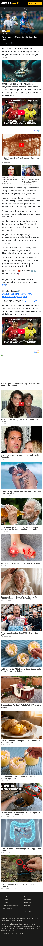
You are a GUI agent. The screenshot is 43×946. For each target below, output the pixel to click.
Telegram (27, 911)
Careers (5, 903)
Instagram (27, 903)
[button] (21, 71)
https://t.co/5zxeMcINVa (12, 293)
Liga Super (25, 9)
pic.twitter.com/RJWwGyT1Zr (14, 296)
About (5, 897)
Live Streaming (34, 3)
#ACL (4, 285)
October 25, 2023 (29, 301)
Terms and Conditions (10, 906)
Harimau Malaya (10, 9)
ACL (35, 9)
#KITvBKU (27, 293)
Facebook (27, 900)
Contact (5, 900)
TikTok (26, 908)
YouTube (27, 906)
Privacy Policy (7, 908)
